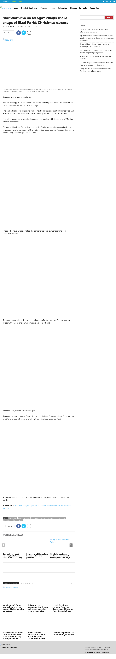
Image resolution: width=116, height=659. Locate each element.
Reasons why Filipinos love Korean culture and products (37, 556)
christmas (12, 518)
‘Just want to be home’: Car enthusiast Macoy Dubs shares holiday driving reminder (13, 635)
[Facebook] (103, 1)
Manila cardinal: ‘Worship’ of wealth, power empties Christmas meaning (37, 635)
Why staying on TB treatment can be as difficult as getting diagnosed (95, 51)
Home (15, 8)
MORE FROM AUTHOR (27, 583)
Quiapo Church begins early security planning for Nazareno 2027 (94, 45)
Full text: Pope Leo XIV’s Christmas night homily (63, 634)
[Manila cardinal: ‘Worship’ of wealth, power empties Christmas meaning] (39, 622)
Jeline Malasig (10, 26)
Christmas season (38, 518)
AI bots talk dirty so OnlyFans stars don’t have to (95, 57)
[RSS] (110, 1)
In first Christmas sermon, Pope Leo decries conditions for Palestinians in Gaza (62, 608)
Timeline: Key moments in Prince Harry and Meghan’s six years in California (97, 64)
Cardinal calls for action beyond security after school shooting (96, 31)
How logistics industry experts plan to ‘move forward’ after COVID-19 (12, 556)
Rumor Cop (94, 8)
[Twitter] (114, 1)
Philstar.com (17, 1)
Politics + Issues (47, 8)
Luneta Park (7, 520)
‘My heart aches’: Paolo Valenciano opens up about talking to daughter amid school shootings (97, 38)
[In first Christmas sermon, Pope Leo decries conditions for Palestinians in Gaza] (63, 595)
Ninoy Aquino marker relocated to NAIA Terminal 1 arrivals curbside (95, 70)
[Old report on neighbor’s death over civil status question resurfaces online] (39, 595)
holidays (50, 518)
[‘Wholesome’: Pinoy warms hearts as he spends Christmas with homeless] (14, 595)
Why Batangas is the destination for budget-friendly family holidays (60, 556)
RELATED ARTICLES (10, 583)
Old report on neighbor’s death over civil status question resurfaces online (38, 608)
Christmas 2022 (24, 518)
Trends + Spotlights (29, 8)
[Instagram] (107, 1)
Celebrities (62, 8)
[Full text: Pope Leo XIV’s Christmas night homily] (63, 622)
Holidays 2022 (60, 518)
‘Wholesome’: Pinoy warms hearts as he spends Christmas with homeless (13, 608)
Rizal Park (18, 520)
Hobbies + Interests (78, 8)
